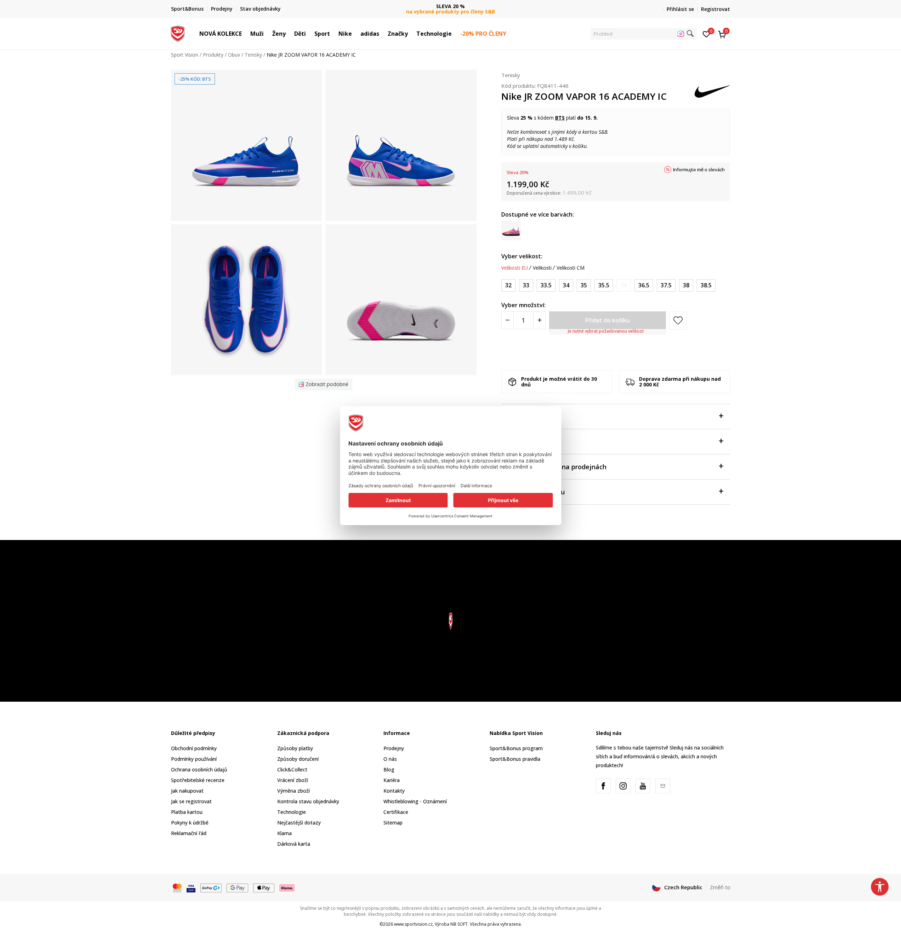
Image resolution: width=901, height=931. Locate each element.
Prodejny (393, 748)
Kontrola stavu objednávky (308, 801)
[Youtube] (643, 786)
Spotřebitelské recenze (197, 780)
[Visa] (191, 887)
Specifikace (518, 441)
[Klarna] (287, 887)
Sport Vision (184, 54)
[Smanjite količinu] (507, 320)
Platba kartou (187, 812)
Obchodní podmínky (194, 748)
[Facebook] (603, 786)
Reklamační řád (188, 833)
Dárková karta (293, 843)
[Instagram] (623, 786)
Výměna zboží (293, 790)
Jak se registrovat (191, 801)
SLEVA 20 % (450, 6)
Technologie (291, 812)
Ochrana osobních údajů (199, 769)
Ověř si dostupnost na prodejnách (553, 466)
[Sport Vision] (178, 33)
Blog (388, 769)
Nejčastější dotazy (299, 822)
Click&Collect (292, 769)
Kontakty (394, 790)
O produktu (518, 416)
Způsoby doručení (298, 758)
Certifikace (395, 812)
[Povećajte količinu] (539, 320)
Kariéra (391, 780)
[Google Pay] (237, 887)
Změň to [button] (720, 887)
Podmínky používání (194, 758)
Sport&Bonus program (516, 748)
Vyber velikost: (521, 256)
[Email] (663, 786)
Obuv (234, 54)
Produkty (213, 54)
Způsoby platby (295, 748)
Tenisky (253, 54)
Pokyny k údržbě (190, 822)
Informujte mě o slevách (699, 169)
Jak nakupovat (187, 790)
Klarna (284, 833)
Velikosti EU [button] (514, 268)
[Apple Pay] (264, 887)
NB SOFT (459, 924)
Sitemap (393, 822)
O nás (390, 758)
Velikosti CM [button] (570, 268)
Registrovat (715, 9)
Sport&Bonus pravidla (515, 758)
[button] (245, 33)
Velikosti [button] (542, 268)
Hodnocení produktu (533, 492)
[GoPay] (211, 887)
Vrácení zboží (292, 780)
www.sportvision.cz (413, 924)
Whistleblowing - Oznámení (415, 801)
